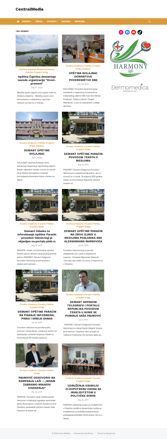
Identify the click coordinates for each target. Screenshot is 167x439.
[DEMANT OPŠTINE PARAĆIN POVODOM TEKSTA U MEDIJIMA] (83, 127)
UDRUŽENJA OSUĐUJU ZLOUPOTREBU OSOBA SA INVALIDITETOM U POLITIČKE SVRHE (83, 390)
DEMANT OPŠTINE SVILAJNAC (37, 152)
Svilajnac (86, 69)
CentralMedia (29, 9)
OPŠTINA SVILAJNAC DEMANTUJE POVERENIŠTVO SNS (83, 76)
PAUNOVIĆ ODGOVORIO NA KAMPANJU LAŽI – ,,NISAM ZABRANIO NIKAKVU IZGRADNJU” (37, 383)
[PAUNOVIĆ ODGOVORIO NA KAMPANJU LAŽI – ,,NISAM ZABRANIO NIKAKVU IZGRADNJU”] (37, 355)
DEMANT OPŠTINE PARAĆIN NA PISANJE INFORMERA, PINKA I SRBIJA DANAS (37, 315)
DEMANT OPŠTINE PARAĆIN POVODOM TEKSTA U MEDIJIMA (83, 157)
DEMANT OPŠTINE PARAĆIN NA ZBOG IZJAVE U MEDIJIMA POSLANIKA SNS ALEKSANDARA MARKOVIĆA (83, 236)
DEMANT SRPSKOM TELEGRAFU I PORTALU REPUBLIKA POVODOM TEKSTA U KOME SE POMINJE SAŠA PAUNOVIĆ (83, 308)
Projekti (51, 21)
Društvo (70, 378)
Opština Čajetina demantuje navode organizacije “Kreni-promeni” (37, 80)
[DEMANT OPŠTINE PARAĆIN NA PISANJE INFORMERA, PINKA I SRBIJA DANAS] (37, 285)
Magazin (65, 21)
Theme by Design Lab (106, 433)
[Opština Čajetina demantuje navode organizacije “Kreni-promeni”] (37, 50)
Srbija (38, 21)
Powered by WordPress (83, 433)
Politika (29, 72)
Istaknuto (49, 69)
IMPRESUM (80, 21)
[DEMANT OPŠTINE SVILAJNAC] (37, 126)
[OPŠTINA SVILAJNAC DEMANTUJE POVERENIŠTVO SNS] (83, 49)
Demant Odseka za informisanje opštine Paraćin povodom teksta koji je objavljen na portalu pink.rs (36, 236)
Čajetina (23, 69)
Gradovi (26, 21)
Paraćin (88, 146)
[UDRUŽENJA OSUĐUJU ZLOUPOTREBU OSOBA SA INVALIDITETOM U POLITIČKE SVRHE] (83, 359)
